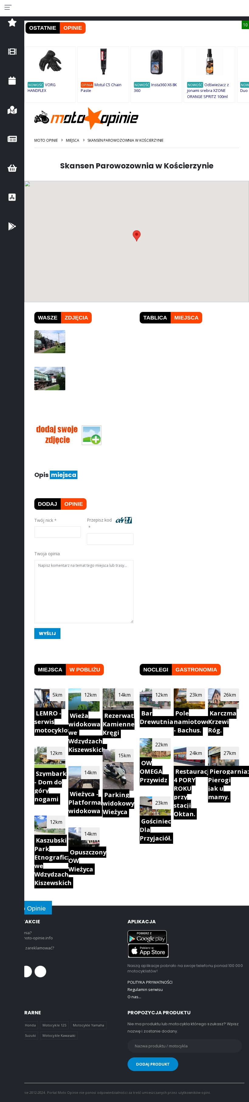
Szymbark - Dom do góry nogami (50, 786)
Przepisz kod (100, 520)
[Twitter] (26, 971)
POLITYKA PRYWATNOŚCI (150, 982)
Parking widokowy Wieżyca (118, 803)
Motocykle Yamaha (88, 1025)
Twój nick (43, 520)
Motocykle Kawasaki (59, 1035)
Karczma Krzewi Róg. (222, 721)
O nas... (135, 996)
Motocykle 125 (54, 1025)
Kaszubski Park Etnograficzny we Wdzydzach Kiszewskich (56, 861)
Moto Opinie (46, 140)
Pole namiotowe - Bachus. (192, 721)
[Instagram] (40, 971)
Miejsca (72, 140)
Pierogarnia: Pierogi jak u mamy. (228, 784)
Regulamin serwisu (145, 989)
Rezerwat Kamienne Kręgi (119, 724)
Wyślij (47, 633)
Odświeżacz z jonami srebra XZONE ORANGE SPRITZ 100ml (208, 90)
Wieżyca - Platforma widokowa (84, 802)
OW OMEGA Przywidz (153, 771)
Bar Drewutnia (156, 717)
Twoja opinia (47, 553)
